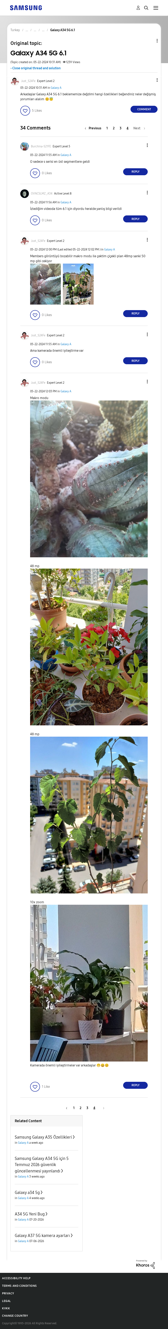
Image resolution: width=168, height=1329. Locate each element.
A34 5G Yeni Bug (30, 1214)
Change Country (15, 1316)
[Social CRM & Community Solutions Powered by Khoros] (145, 1264)
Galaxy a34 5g (27, 1192)
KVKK (6, 1308)
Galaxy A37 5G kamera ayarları (42, 1235)
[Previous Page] (66, 1108)
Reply (136, 171)
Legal (6, 1301)
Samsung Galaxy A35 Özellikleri (43, 1137)
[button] (150, 80)
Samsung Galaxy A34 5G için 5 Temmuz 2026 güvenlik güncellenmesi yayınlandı (42, 1164)
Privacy (8, 1293)
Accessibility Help (16, 1278)
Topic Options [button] (150, 41)
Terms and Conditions (19, 1286)
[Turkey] (26, 7)
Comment (144, 109)
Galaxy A (56, 88)
